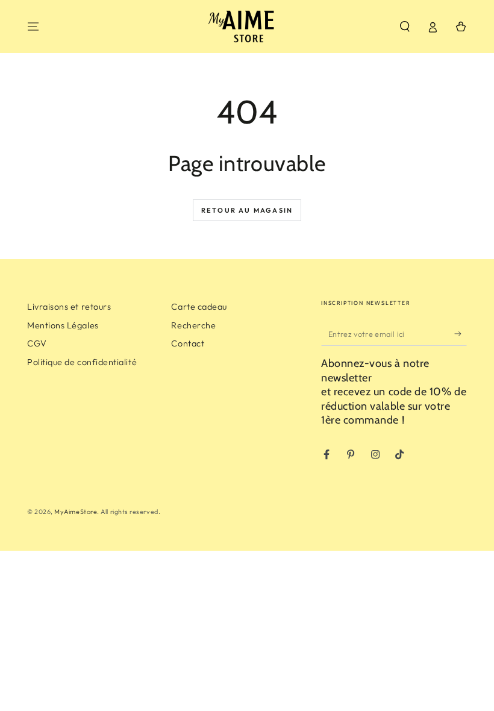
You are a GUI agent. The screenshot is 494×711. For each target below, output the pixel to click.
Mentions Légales (63, 325)
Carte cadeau (199, 306)
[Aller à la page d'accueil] (246, 26)
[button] (404, 26)
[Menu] (33, 26)
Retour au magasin (247, 210)
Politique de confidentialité (82, 362)
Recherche (193, 325)
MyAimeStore (75, 511)
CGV (37, 343)
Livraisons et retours (69, 306)
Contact (187, 343)
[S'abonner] (460, 334)
